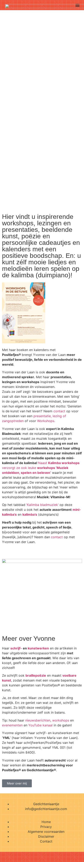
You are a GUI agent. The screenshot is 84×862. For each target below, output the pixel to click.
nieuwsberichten (37, 720)
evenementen (12, 725)
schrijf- (16, 648)
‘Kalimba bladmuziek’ (42, 505)
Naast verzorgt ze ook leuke (41, 468)
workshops (60, 720)
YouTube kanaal (40, 725)
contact (59, 411)
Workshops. (46, 421)
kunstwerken (38, 648)
